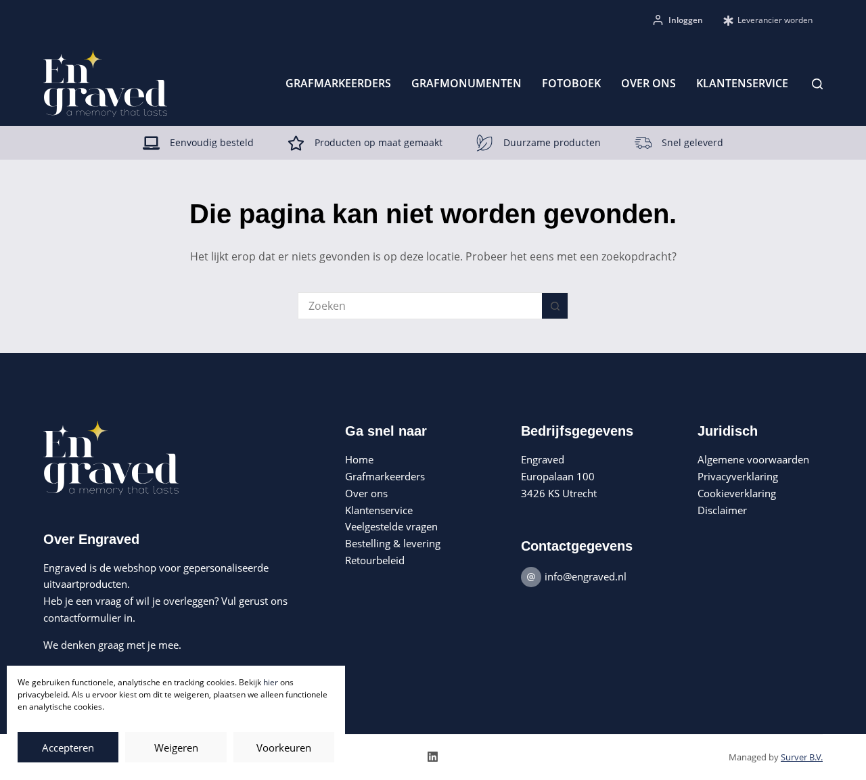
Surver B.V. (802, 757)
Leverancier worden (775, 20)
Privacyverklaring (738, 476)
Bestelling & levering (392, 543)
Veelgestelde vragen (391, 526)
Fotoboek (571, 83)
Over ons (648, 83)
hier (270, 682)
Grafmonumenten (466, 83)
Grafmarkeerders (338, 83)
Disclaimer (722, 510)
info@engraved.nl (585, 576)
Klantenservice (742, 83)
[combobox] (420, 305)
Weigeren (176, 747)
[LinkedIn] (433, 757)
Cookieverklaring (737, 493)
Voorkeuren (283, 747)
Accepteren (68, 747)
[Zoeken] (817, 83)
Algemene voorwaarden (753, 459)
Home (359, 459)
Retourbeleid (375, 560)
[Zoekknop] (555, 306)
